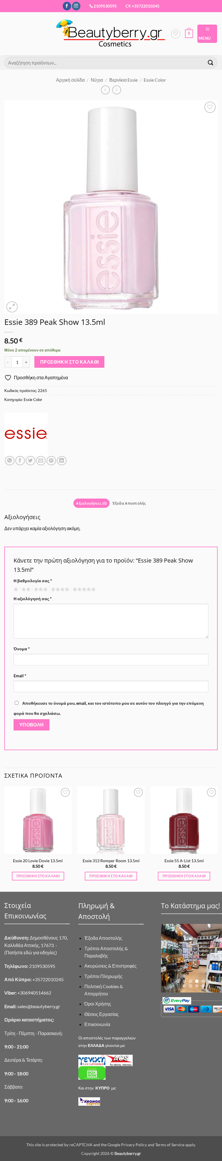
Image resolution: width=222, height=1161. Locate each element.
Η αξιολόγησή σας (33, 598)
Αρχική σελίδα (70, 80)
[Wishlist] (175, 34)
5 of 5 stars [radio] (83, 589)
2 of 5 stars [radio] (25, 589)
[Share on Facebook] (20, 461)
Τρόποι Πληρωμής (103, 976)
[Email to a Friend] (41, 461)
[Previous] (4, 838)
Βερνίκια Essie (123, 80)
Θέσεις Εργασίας (101, 1014)
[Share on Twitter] (30, 461)
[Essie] (26, 434)
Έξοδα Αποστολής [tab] (129, 503)
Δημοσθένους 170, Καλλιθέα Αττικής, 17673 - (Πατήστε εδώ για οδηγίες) (36, 945)
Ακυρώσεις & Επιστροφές (110, 965)
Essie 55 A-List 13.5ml (184, 860)
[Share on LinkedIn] (61, 461)
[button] (189, 34)
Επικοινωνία (97, 1024)
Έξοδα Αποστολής (103, 938)
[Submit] (211, 62)
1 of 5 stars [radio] (15, 589)
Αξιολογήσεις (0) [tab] (91, 503)
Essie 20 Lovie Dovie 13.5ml (38, 860)
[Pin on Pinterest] (51, 461)
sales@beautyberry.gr (38, 1006)
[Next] (217, 838)
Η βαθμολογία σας (33, 580)
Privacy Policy (134, 1144)
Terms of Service (169, 1144)
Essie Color (155, 80)
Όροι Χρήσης (97, 1003)
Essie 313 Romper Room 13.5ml (111, 860)
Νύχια (97, 80)
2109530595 (105, 6)
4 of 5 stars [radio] (59, 589)
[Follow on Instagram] (76, 6)
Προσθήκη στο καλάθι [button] (38, 876)
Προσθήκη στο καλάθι (69, 362)
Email (20, 675)
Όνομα (22, 648)
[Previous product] (116, 89)
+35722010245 (34, 979)
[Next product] (105, 89)
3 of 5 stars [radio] (40, 589)
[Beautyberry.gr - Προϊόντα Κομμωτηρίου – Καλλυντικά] (111, 34)
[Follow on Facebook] (67, 6)
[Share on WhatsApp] (9, 461)
